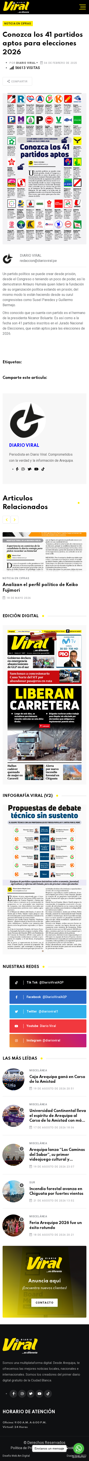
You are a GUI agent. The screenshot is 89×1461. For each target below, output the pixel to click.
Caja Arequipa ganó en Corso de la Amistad (57, 1079)
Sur (32, 1182)
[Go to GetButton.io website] (79, 1456)
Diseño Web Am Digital (16, 1455)
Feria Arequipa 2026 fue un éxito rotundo (55, 1225)
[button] (6, 520)
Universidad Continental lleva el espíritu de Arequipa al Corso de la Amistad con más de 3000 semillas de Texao (57, 1116)
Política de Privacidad (27, 1448)
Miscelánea (38, 1070)
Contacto (45, 1302)
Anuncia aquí (44, 1284)
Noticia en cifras (21, 578)
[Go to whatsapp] (78, 1448)
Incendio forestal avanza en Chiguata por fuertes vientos (56, 1191)
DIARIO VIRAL (26, 62)
